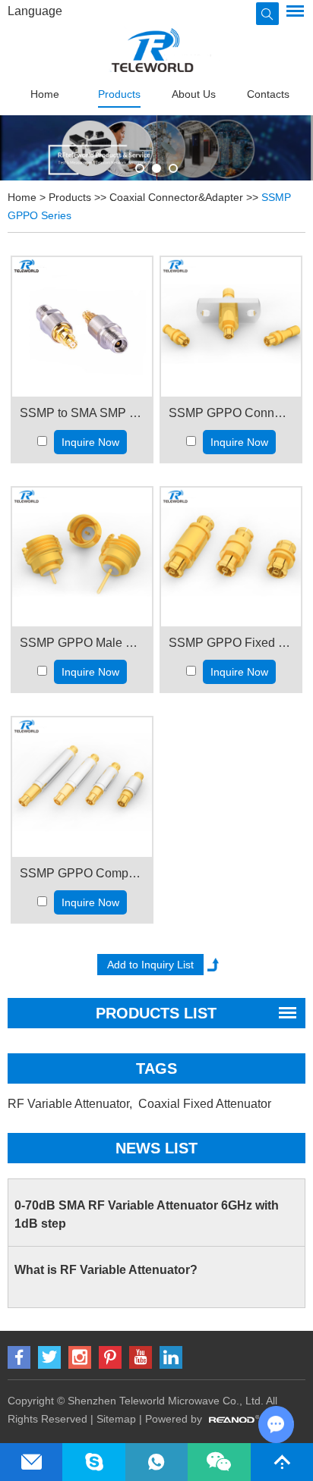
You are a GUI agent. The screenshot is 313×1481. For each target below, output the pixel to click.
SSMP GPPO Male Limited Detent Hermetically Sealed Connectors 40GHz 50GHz (82, 642)
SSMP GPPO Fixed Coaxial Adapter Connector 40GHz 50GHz (231, 642)
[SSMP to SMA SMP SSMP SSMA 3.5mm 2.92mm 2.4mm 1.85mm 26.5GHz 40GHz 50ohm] (82, 327)
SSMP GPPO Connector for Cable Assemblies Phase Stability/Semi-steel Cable (231, 412)
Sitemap (116, 1419)
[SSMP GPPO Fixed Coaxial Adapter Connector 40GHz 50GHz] (231, 557)
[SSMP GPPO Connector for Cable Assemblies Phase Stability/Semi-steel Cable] (231, 327)
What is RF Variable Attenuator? (106, 1269)
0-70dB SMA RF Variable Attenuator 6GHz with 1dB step (146, 1214)
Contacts (268, 94)
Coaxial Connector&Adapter (176, 197)
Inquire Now (90, 442)
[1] (156, 168)
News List (156, 1148)
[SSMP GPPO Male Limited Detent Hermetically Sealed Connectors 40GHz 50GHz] (82, 557)
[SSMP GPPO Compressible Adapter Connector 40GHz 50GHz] (82, 787)
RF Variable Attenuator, (71, 1103)
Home (44, 94)
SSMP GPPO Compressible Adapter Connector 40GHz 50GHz (82, 873)
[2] (173, 168)
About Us (194, 94)
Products (119, 94)
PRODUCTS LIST (156, 1013)
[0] (139, 168)
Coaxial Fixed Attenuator (206, 1103)
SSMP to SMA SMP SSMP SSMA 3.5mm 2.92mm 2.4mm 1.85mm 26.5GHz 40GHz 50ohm (82, 412)
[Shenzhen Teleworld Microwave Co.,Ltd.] (156, 50)
